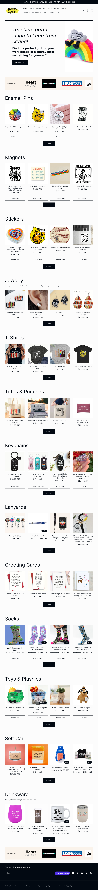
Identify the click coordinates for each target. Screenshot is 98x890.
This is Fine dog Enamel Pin (37, 128)
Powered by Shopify (24, 885)
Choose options (38, 486)
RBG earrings (60, 313)
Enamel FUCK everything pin (15, 128)
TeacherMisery (14, 885)
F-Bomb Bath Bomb (60, 767)
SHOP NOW (20, 62)
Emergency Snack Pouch (38, 420)
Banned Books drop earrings (15, 313)
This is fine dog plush (83, 708)
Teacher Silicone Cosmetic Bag (82, 421)
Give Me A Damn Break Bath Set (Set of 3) (83, 768)
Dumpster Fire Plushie (15, 708)
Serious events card (38, 594)
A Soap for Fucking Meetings (37, 768)
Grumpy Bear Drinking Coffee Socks (38, 648)
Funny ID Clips (15, 536)
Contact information (79, 886)
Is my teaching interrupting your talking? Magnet (15, 188)
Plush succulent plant (60, 708)
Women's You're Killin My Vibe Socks (60, 648)
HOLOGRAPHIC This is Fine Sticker (38, 249)
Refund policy (36, 886)
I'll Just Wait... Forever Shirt (38, 367)
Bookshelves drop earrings (83, 313)
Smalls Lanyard (38, 536)
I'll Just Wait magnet (83, 186)
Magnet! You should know (60, 187)
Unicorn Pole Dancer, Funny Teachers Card (82, 595)
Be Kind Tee (60, 366)
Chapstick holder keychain (38, 475)
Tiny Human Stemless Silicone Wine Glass (15, 827)
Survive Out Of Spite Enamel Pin (60, 128)
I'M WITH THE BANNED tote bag (15, 421)
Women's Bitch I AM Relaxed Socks (83, 648)
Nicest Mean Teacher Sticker (82, 249)
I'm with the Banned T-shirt (15, 367)
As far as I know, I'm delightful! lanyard (60, 537)
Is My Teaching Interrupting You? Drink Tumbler (37, 828)
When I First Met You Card (15, 595)
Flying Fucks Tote (60, 421)
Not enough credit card (60, 594)
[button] (43, 8)
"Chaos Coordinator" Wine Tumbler (82, 827)
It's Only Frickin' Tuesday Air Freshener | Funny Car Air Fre (15, 769)
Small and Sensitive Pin (83, 127)
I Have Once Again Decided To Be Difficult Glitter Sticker (15, 250)
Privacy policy (46, 886)
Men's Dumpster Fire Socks (15, 649)
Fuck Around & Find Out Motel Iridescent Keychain (82, 476)
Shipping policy (67, 886)
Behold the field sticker (60, 248)
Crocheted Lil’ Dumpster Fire (37, 709)
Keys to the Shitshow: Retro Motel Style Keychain (60, 476)
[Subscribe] (39, 873)
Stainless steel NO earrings (37, 313)
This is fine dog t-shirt (83, 366)
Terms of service (56, 886)
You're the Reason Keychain (15, 475)
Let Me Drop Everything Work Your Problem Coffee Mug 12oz (60, 828)
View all (49, 143)
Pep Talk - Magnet (37, 186)
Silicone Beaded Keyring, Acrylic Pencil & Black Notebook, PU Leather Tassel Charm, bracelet (83, 539)
